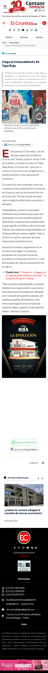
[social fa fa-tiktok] (27, 30)
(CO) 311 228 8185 (15, 591)
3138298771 (12, 604)
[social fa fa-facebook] (10, 30)
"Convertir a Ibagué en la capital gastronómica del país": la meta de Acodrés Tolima (26, 275)
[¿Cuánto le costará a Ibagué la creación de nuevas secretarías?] (24, 495)
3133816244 (12, 600)
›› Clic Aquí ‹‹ (24, 555)
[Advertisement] (24, 406)
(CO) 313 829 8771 (15, 594)
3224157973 (27, 604)
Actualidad (14, 42)
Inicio (4, 42)
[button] (32, 30)
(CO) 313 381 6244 (15, 588)
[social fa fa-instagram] (19, 30)
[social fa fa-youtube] (23, 30)
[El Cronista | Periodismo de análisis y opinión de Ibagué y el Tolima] (24, 23)
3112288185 (27, 600)
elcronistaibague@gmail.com (20, 609)
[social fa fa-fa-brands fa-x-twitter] (14, 30)
